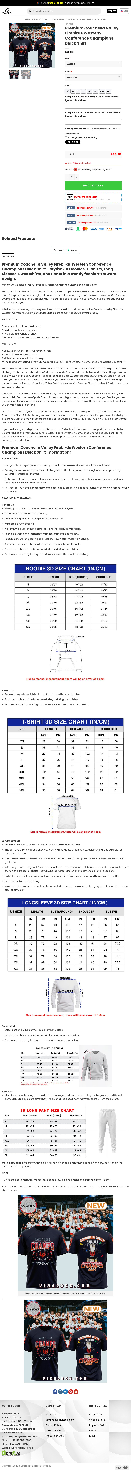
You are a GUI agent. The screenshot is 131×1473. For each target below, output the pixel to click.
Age (68, 58)
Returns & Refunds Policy (60, 1419)
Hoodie (69, 24)
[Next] (50, 45)
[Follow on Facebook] (55, 1391)
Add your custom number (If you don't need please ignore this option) (92, 114)
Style (68, 71)
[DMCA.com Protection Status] (11, 1452)
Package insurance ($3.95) (82, 137)
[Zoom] (13, 65)
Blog (103, 19)
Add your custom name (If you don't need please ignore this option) (91, 98)
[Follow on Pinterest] (70, 1391)
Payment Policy (98, 1425)
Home (27, 19)
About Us (51, 1414)
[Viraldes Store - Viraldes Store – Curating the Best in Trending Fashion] (9, 11)
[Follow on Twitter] (65, 1391)
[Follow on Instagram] (60, 1391)
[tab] (8, 256)
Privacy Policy (53, 1425)
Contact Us (93, 19)
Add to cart (93, 185)
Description (8, 256)
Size (68, 85)
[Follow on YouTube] (76, 1391)
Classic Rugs (57, 19)
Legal (92, 1435)
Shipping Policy (97, 1419)
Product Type (39, 19)
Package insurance (75, 128)
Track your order (75, 19)
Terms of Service (55, 1430)
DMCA (92, 1430)
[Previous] (13, 45)
